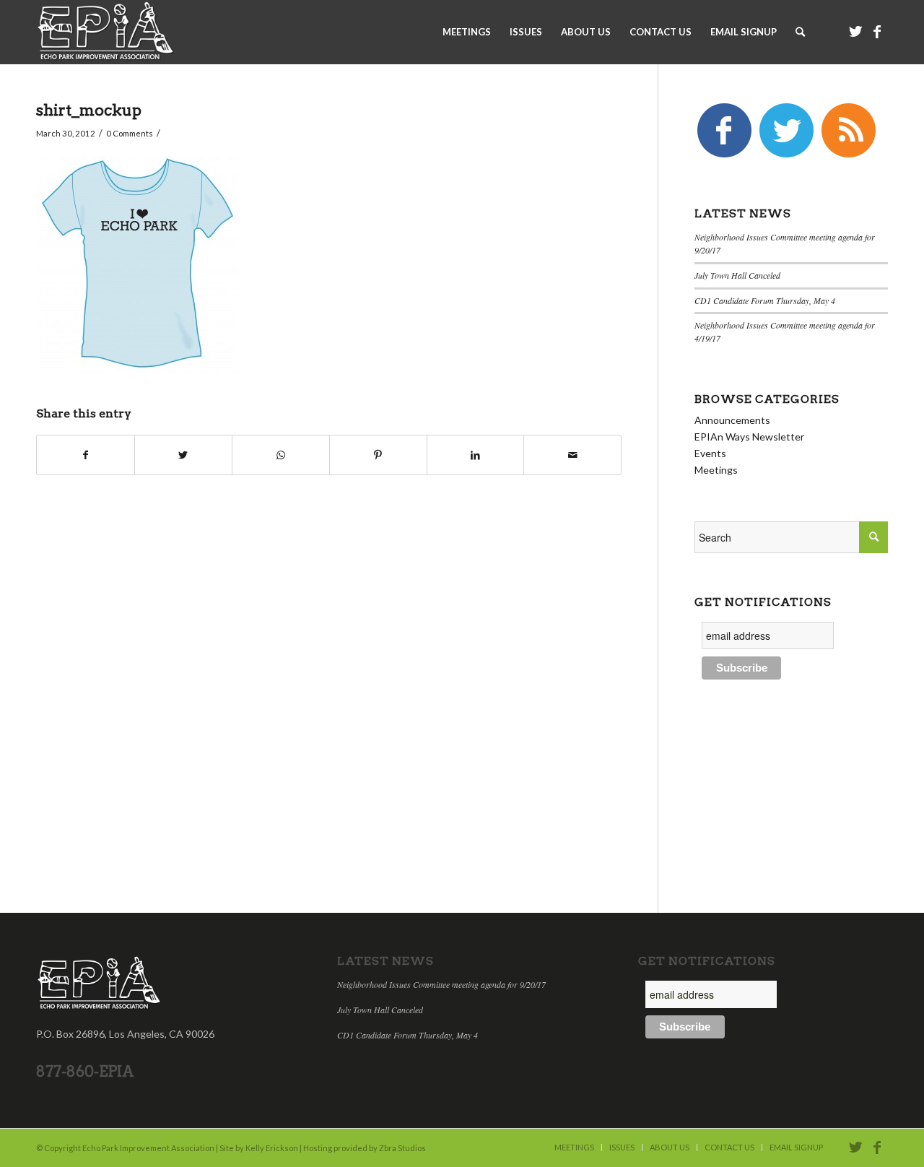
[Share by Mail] (572, 454)
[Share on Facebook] (85, 454)
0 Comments (129, 133)
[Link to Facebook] (877, 31)
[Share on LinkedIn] (475, 454)
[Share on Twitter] (183, 454)
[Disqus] (347, 691)
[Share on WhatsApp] (280, 454)
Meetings (716, 470)
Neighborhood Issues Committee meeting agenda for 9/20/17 (441, 984)
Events (710, 453)
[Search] (800, 32)
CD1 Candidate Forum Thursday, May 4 (764, 300)
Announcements (732, 420)
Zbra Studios (402, 1148)
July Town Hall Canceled (737, 275)
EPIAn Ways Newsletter (749, 436)
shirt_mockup (88, 110)
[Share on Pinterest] (378, 454)
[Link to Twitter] (855, 31)
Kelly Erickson (271, 1148)
